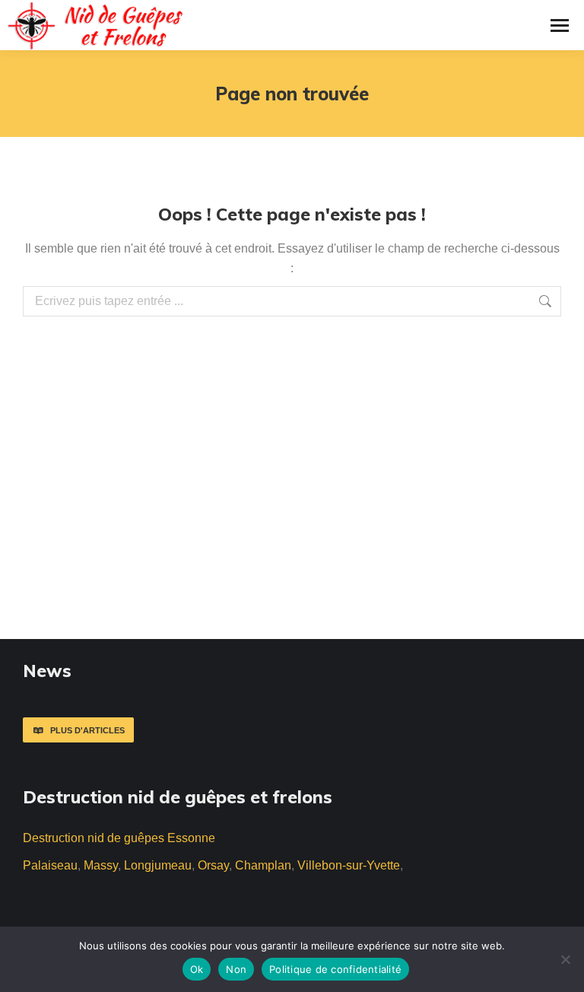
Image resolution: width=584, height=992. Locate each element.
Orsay (213, 865)
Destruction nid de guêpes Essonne (119, 837)
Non (236, 969)
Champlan (263, 865)
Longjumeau (158, 865)
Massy (101, 865)
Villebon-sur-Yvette (348, 865)
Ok (197, 969)
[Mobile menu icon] (559, 25)
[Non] (565, 959)
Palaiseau (50, 865)
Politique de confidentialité (335, 969)
